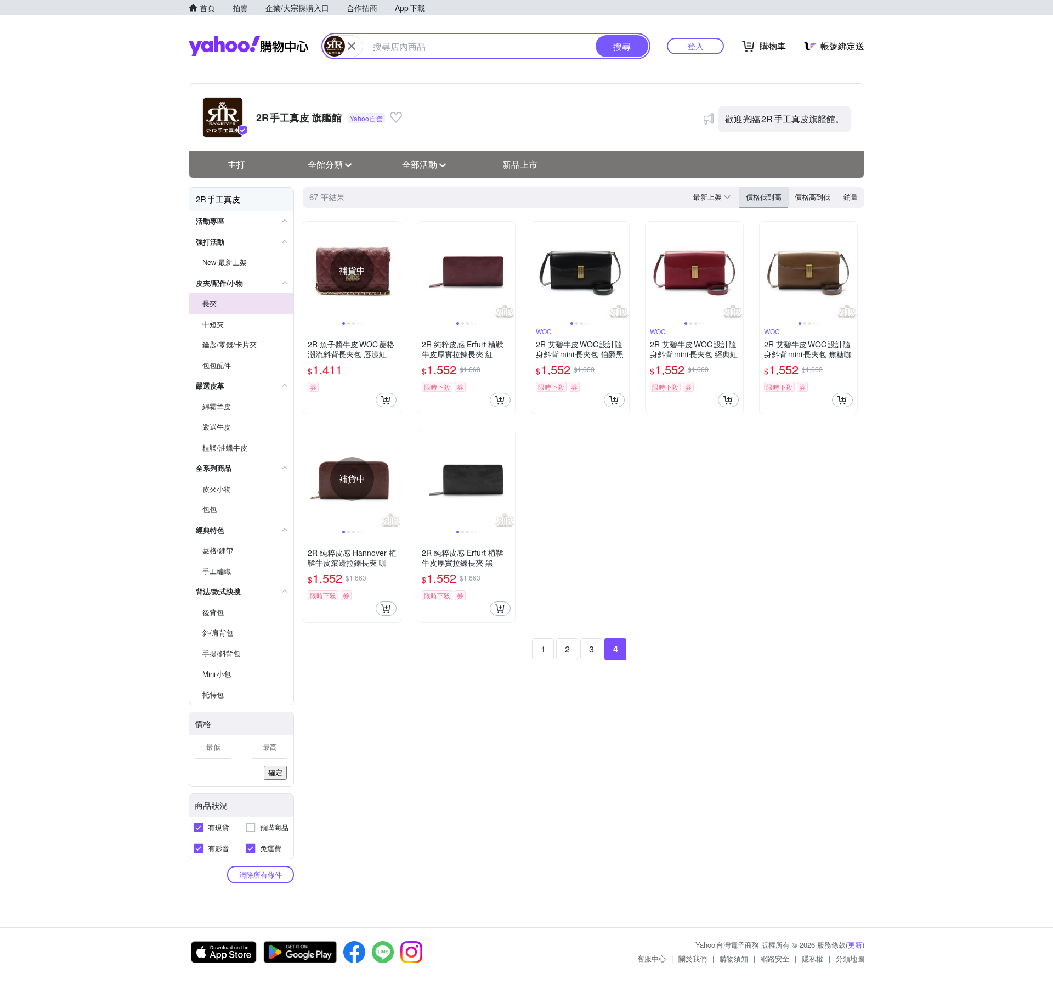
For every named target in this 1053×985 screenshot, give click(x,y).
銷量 (850, 197)
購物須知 (734, 958)
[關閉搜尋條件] (351, 46)
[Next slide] (394, 270)
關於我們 (692, 958)
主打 (236, 164)
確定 (275, 772)
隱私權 (812, 958)
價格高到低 (812, 197)
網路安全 (775, 958)
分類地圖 (850, 958)
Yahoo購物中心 (248, 46)
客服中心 (651, 958)
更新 (855, 944)
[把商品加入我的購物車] (386, 400)
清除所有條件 (260, 874)
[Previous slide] (310, 270)
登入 (695, 46)
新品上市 (519, 164)
